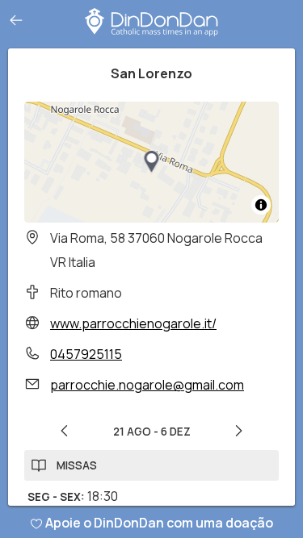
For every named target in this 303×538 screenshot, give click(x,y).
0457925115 (86, 354)
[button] (152, 162)
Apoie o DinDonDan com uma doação (159, 523)
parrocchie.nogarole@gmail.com (147, 385)
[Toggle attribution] (261, 205)
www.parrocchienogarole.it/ (133, 323)
